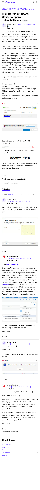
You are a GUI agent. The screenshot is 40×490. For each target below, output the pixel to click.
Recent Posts (6, 447)
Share (4, 176)
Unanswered (20, 453)
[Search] (33, 2)
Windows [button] (5, 183)
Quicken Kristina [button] (25, 31)
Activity (4, 450)
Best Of (4, 455)
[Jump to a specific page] (36, 194)
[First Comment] (8, 27)
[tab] (6, 189)
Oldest (10, 195)
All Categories (6, 444)
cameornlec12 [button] (11, 24)
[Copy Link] (32, 31)
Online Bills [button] (14, 183)
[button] (4, 25)
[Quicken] (10, 2)
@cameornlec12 (12, 264)
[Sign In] (37, 2)
